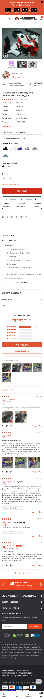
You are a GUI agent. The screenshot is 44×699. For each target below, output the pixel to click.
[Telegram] (21, 217)
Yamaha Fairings (8, 673)
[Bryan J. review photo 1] (8, 463)
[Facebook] (3, 217)
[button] (6, 100)
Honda (20, 106)
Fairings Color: (7, 118)
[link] (5, 55)
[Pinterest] (12, 217)
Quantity (5, 174)
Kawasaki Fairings (25, 673)
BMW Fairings (22, 676)
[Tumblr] (17, 217)
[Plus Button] (17, 178)
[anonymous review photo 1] (8, 417)
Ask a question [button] (22, 351)
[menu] (4, 18)
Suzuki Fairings (23, 670)
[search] (9, 18)
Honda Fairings (8, 670)
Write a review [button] (22, 345)
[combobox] (22, 132)
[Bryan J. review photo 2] (21, 463)
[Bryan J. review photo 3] (34, 463)
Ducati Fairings (8, 676)
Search (34, 676)
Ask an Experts (17, 77)
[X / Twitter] (7, 217)
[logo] (25, 18)
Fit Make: (5, 106)
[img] (6, 396)
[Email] (26, 217)
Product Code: (7, 122)
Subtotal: (5, 184)
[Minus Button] (4, 178)
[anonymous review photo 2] (21, 417)
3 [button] (23, 573)
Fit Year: (4, 114)
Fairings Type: (7, 102)
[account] (35, 18)
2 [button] (19, 573)
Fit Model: (5, 110)
